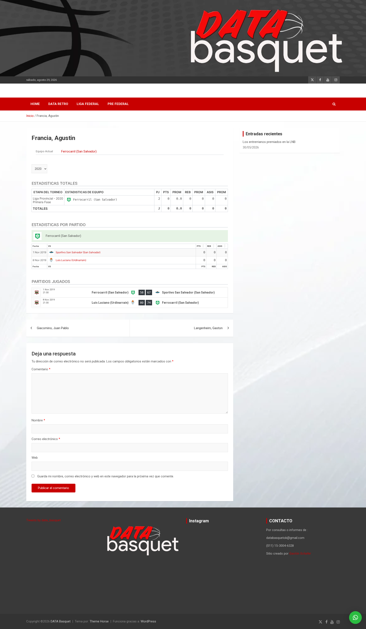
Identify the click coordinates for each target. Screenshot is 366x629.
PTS (199, 246)
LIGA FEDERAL (88, 104)
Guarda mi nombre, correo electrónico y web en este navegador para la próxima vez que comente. (105, 476)
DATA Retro (58, 104)
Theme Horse (99, 621)
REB (209, 246)
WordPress (148, 621)
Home (35, 104)
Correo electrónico (46, 439)
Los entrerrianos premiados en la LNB (269, 142)
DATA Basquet (61, 621)
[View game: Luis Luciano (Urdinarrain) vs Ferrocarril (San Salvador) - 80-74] (130, 303)
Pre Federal (118, 104)
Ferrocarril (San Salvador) (79, 151)
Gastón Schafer (300, 553)
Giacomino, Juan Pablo (53, 328)
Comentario (41, 369)
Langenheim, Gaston (208, 328)
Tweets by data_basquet (43, 520)
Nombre (38, 420)
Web (35, 458)
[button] (355, 617)
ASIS (220, 246)
